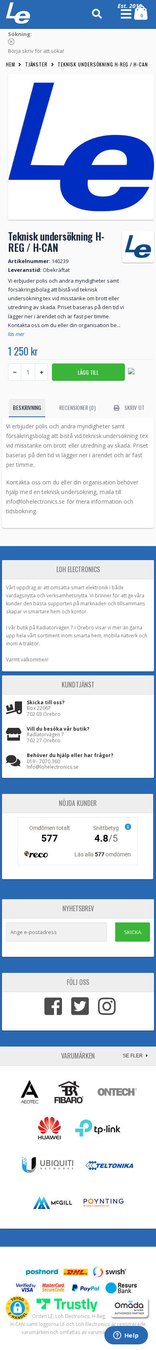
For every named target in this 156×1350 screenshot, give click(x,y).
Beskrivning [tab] (27, 407)
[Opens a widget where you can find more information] (126, 1336)
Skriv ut (133, 407)
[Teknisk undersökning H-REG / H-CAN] (81, 147)
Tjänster (36, 64)
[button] (18, 1308)
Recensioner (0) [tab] (77, 407)
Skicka (132, 932)
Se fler (133, 1056)
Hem (10, 64)
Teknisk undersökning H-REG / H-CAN (103, 64)
